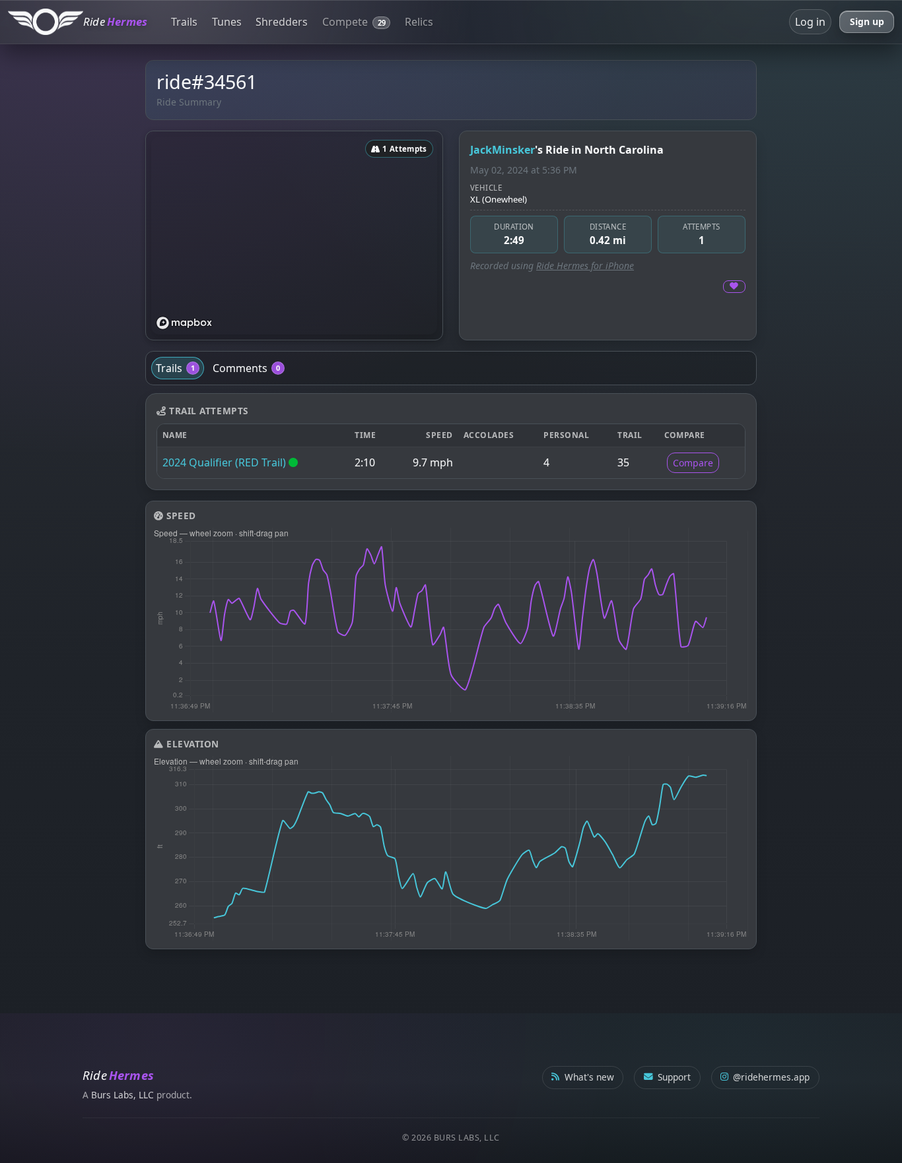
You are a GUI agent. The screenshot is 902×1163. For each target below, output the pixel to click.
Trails (184, 22)
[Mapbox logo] (184, 322)
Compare (693, 462)
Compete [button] (354, 22)
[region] (294, 235)
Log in (810, 22)
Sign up (867, 21)
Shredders (282, 22)
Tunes (227, 22)
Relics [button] (419, 22)
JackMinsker (502, 149)
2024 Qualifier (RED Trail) (224, 462)
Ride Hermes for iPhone (585, 265)
